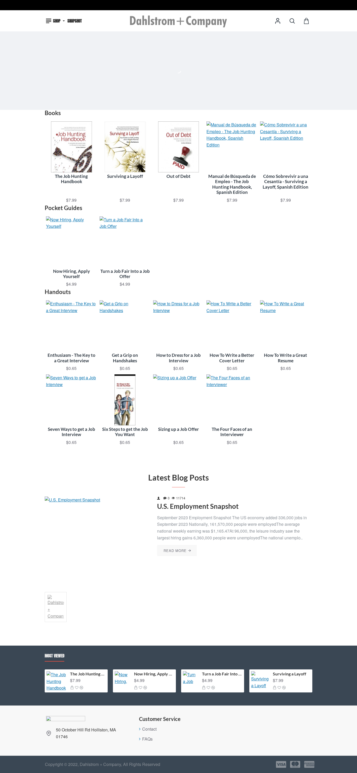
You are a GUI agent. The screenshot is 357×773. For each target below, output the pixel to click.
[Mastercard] (295, 764)
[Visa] (281, 764)
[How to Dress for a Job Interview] (178, 325)
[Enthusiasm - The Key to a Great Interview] (71, 325)
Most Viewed (54, 656)
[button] (72, 687)
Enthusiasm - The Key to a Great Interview (71, 358)
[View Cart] (306, 21)
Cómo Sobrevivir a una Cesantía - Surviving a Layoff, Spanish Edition (285, 182)
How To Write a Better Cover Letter (232, 358)
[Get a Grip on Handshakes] (125, 325)
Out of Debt (178, 176)
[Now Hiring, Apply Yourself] (71, 241)
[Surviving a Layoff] (125, 146)
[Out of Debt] (178, 146)
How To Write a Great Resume (285, 358)
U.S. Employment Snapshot (198, 506)
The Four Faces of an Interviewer (232, 432)
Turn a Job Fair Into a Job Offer (125, 274)
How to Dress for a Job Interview (178, 358)
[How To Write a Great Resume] (285, 325)
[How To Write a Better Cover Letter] (231, 325)
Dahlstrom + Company (55, 621)
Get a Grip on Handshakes (125, 358)
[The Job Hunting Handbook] (71, 146)
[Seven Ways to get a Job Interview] (71, 399)
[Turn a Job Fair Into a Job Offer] (125, 241)
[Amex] (309, 764)
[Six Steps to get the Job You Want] (125, 399)
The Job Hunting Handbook (71, 179)
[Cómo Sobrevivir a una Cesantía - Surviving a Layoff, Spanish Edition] (285, 146)
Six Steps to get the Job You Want (125, 432)
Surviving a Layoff (125, 176)
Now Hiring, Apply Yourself (71, 274)
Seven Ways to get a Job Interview (71, 432)
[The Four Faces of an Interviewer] (231, 399)
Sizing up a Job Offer (178, 429)
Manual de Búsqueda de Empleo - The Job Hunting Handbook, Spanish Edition (232, 184)
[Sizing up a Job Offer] (178, 399)
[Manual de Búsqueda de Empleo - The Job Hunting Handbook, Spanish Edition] (231, 146)
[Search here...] (292, 21)
